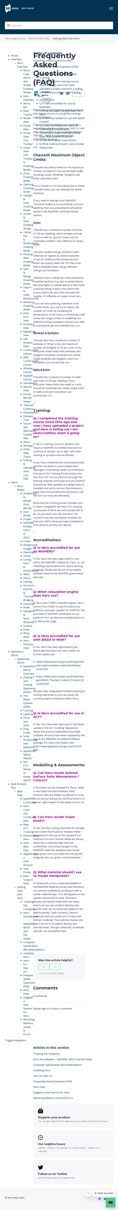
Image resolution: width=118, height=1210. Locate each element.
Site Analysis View (28, 342)
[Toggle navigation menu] (111, 8)
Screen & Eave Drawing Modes (28, 221)
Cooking (28, 710)
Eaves (26, 629)
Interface (16, 59)
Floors (27, 578)
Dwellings (29, 552)
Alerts (26, 442)
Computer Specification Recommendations (57, 1065)
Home (14, 55)
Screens (27, 626)
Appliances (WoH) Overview (29, 670)
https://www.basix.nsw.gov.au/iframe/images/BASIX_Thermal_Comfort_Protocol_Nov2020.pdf (60, 680)
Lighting (28, 714)
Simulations (30, 383)
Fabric (14, 482)
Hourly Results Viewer (27, 397)
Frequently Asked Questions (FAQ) (52, 1081)
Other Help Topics (27, 453)
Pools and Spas (26, 721)
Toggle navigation (15, 1040)
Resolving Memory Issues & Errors (29, 1027)
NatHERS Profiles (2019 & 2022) (28, 530)
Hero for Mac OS (42, 1076)
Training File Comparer (46, 1053)
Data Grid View (26, 316)
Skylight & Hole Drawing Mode (28, 203)
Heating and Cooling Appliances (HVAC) (29, 685)
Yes (43, 967)
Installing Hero (41, 1070)
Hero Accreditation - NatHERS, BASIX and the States (62, 1059)
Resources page (47, 621)
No (55, 967)
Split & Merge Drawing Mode (28, 276)
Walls (26, 574)
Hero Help (39, 1087)
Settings (28, 445)
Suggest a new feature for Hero (51, 1092)
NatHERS (63, 573)
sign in (45, 1008)
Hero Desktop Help (28, 644)
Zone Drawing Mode (28, 177)
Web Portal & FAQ (39, 38)
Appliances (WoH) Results (29, 754)
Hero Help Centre (15, 38)
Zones (27, 556)
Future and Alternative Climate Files (29, 431)
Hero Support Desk (28, 879)
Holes (26, 607)
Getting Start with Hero (66, 38)
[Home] (12, 8)
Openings (29, 603)
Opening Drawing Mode (28, 188)
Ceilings (27, 581)
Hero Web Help (26, 846)
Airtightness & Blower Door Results (30, 501)
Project (27, 519)
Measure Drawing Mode (28, 305)
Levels (27, 541)
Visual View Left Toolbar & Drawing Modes (28, 158)
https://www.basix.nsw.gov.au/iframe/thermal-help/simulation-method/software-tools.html (60, 665)
